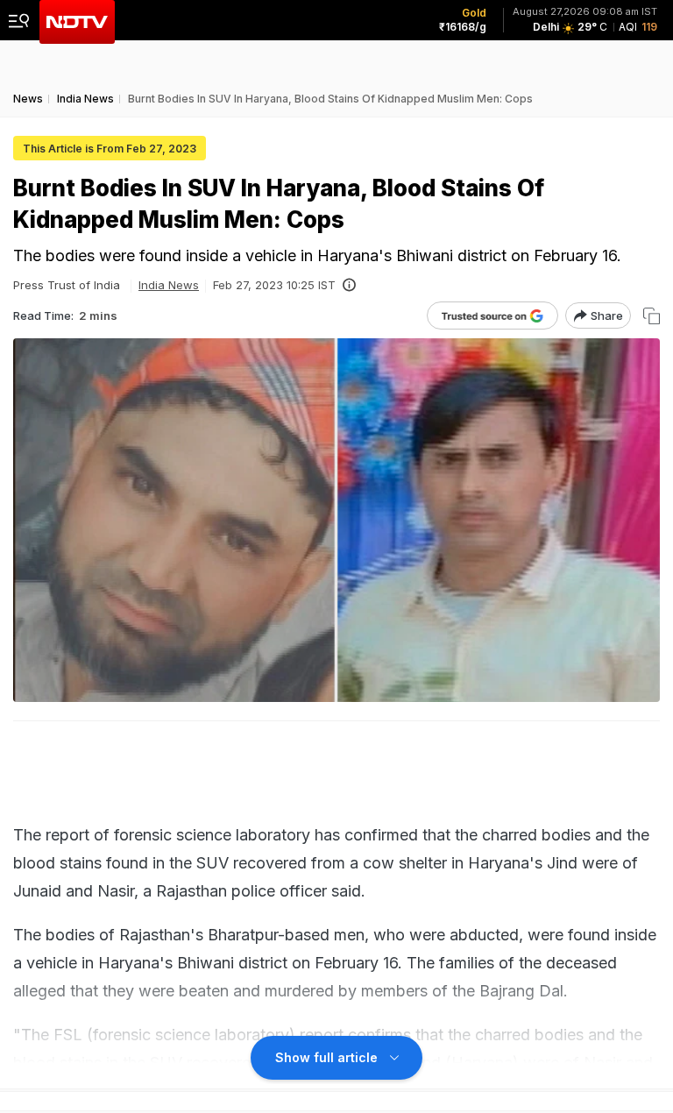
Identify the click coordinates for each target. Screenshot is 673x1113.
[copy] (651, 316)
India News (168, 285)
